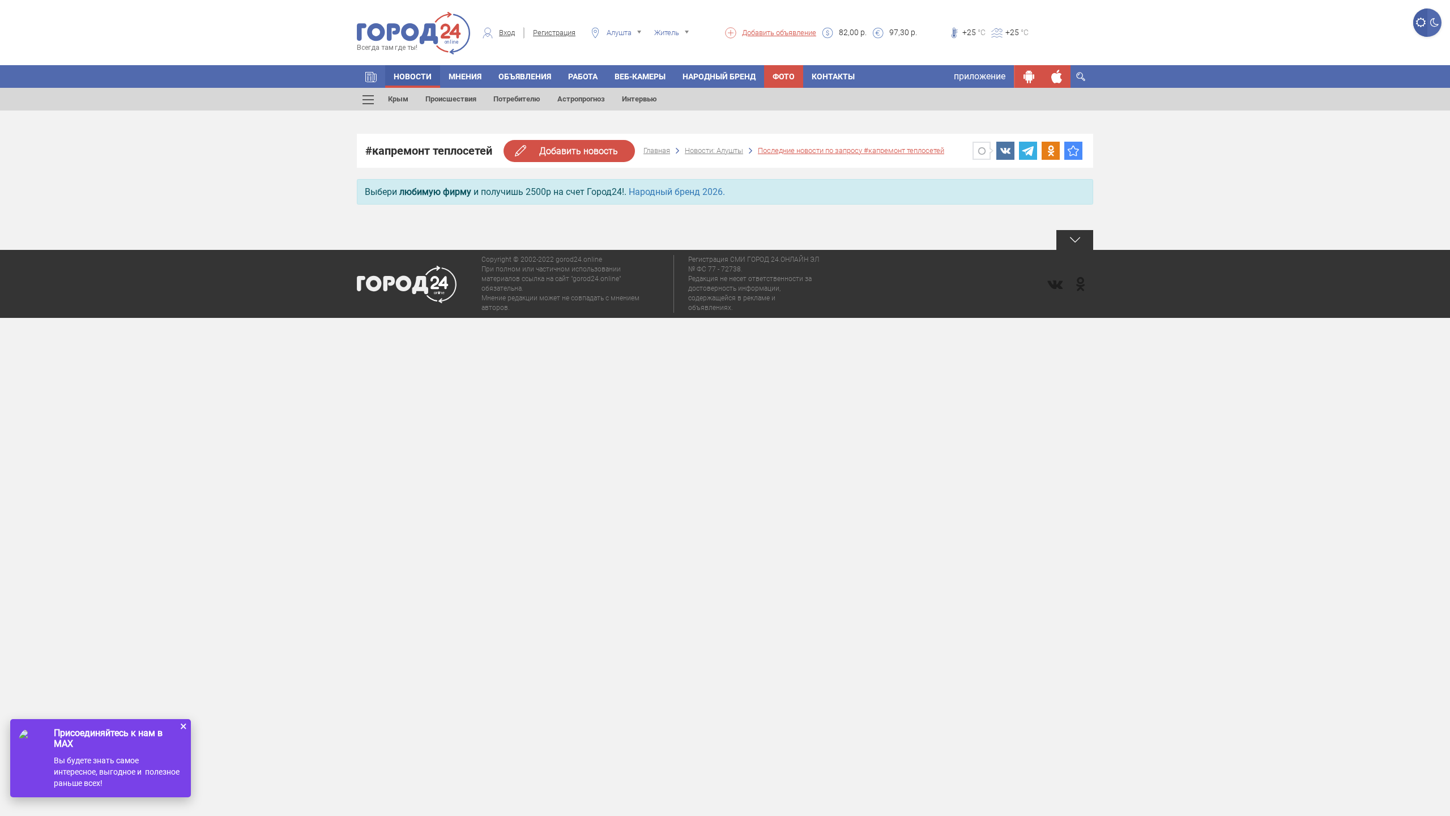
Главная (656, 150)
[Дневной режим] (1420, 22)
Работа (583, 76)
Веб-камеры (640, 76)
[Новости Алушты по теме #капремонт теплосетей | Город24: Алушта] (1073, 151)
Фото (784, 76)
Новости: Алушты (714, 150)
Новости (413, 76)
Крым (398, 99)
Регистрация (554, 32)
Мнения (465, 76)
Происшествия (450, 99)
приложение (979, 76)
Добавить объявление (779, 32)
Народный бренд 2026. (677, 191)
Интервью (639, 99)
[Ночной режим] (1434, 22)
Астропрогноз (581, 99)
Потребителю (516, 99)
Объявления (524, 76)
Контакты (833, 76)
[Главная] (371, 76)
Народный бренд (719, 76)
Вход (507, 32)
